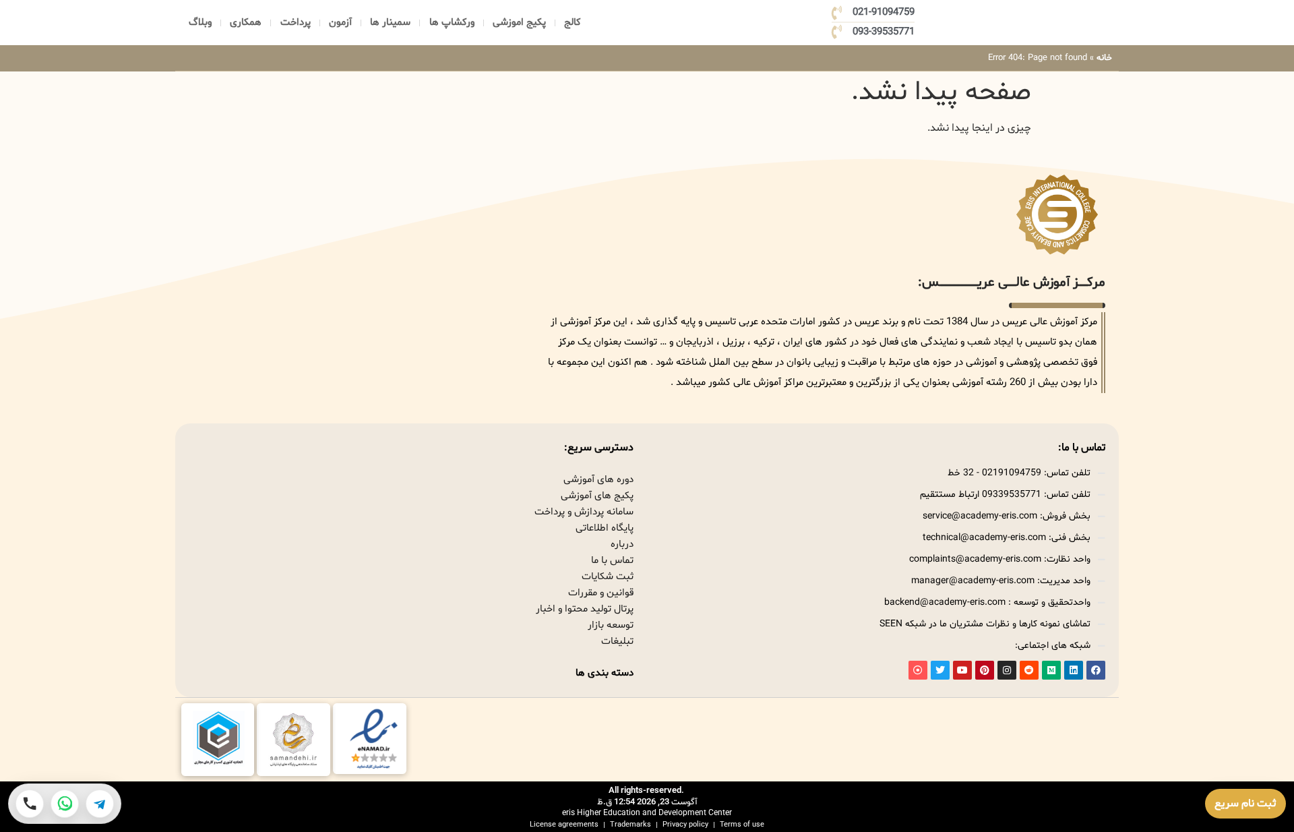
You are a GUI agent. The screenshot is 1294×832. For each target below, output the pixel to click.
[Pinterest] (984, 670)
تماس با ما (612, 561)
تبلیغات (617, 641)
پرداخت (295, 23)
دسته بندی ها (605, 673)
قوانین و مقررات (601, 593)
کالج (572, 23)
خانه (1104, 58)
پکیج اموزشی (519, 23)
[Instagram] (1006, 670)
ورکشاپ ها (451, 23)
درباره (622, 544)
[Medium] (1051, 670)
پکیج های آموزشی (597, 496)
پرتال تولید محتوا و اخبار (585, 609)
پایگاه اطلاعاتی (605, 528)
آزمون (340, 23)
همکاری (245, 23)
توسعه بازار (611, 625)
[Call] (30, 804)
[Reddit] (1029, 670)
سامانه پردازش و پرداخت (584, 512)
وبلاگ (200, 23)
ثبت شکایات (608, 577)
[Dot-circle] (917, 670)
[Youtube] (962, 670)
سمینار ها (390, 23)
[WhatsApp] (65, 804)
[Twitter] (940, 670)
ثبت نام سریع (1245, 803)
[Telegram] (100, 804)
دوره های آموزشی (598, 480)
